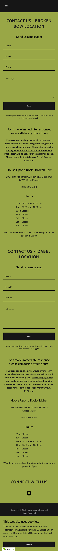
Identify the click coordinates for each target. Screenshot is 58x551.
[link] (29, 493)
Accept (29, 544)
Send (29, 106)
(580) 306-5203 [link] (29, 186)
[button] (6, 6)
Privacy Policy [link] (48, 116)
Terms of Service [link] (28, 118)
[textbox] (29, 45)
